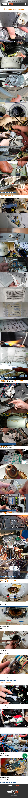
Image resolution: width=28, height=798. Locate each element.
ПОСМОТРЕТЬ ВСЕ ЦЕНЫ (8, 192)
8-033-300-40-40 (16, 1)
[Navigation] (25, 4)
